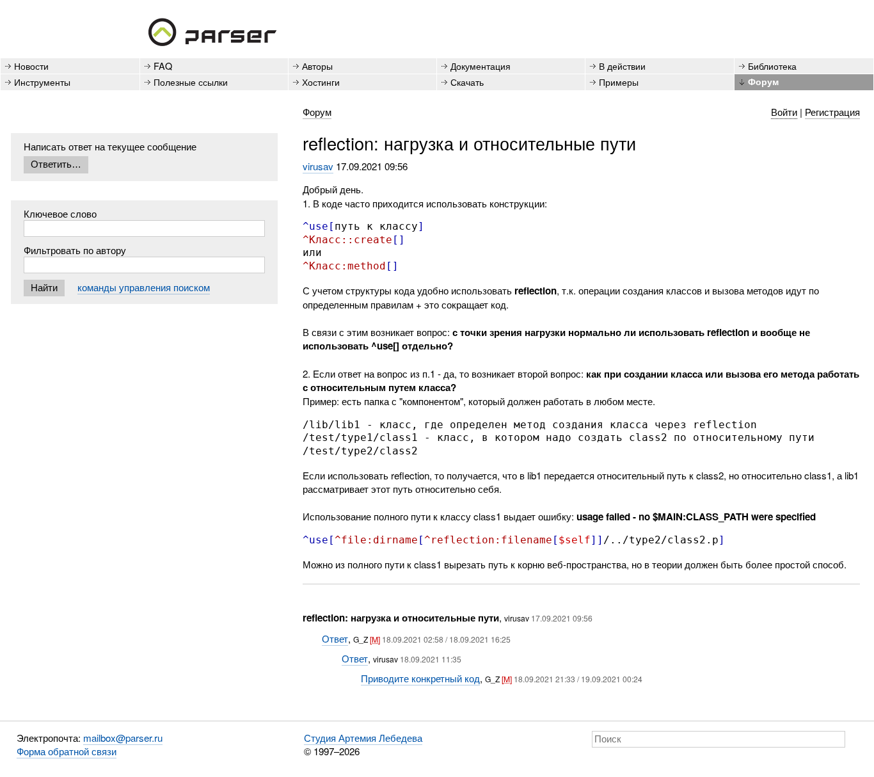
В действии (622, 65)
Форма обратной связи (66, 751)
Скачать (467, 81)
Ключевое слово (60, 213)
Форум (763, 81)
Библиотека (772, 65)
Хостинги (321, 81)
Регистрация (832, 111)
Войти (784, 111)
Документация (480, 65)
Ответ (335, 638)
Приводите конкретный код (420, 678)
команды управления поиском (143, 287)
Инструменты (42, 81)
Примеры (619, 81)
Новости (31, 65)
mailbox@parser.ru (123, 737)
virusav (318, 166)
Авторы (317, 65)
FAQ (163, 65)
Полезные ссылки (191, 81)
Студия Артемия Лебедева (363, 737)
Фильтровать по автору (75, 250)
